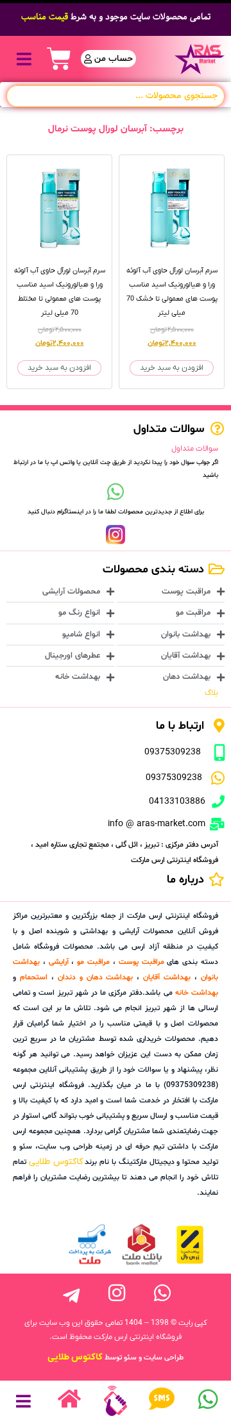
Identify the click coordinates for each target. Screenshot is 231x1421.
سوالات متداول (194, 449)
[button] (24, 58)
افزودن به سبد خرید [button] (171, 368)
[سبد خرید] (59, 59)
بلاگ (211, 693)
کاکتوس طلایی (56, 1162)
